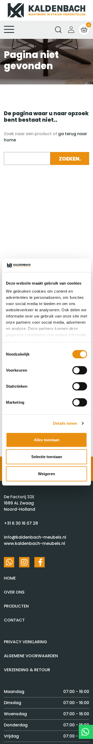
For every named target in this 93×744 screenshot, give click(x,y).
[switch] (79, 370)
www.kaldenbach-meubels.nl (34, 543)
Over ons (14, 592)
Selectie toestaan (46, 456)
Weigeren (46, 474)
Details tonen (65, 423)
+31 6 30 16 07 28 (21, 523)
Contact (14, 620)
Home (10, 578)
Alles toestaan (46, 440)
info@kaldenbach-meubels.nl (35, 537)
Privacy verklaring (25, 642)
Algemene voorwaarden (31, 656)
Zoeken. (70, 158)
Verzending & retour (27, 670)
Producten (16, 606)
